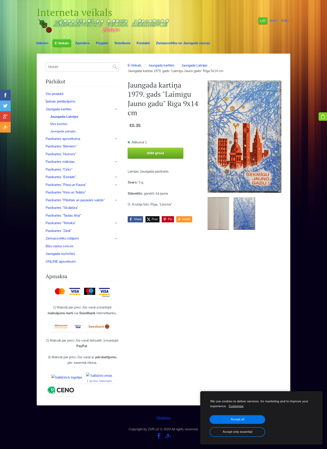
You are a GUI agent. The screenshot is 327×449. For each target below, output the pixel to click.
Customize (236, 406)
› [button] (116, 109)
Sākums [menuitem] (42, 43)
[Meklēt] (115, 67)
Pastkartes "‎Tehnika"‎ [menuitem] (61, 223)
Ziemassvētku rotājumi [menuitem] (62, 238)
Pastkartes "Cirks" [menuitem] (59, 169)
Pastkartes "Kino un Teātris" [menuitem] (66, 192)
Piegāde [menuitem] (102, 43)
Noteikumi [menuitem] (122, 43)
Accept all (237, 419)
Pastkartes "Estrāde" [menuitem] (61, 177)
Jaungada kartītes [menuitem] (59, 109)
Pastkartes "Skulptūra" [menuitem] (62, 207)
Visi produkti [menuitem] (54, 94)
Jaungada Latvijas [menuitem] (64, 116)
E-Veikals (134, 65)
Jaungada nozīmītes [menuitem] (60, 254)
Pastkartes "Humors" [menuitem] (61, 154)
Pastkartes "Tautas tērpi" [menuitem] (63, 215)
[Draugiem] (168, 436)
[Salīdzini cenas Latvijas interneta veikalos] (99, 377)
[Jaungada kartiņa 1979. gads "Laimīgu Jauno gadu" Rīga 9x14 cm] (218, 213)
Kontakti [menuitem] (143, 43)
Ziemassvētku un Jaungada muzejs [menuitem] (183, 43)
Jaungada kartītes (161, 65)
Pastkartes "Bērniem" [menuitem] (61, 146)
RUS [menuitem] (273, 20)
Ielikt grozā (155, 153)
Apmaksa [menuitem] (82, 43)
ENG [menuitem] (285, 20)
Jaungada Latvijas (194, 65)
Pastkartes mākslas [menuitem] (60, 161)
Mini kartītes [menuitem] (58, 124)
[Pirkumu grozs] (323, 116)
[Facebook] (159, 436)
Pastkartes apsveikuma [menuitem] (63, 139)
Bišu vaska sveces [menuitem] (59, 246)
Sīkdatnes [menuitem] (163, 418)
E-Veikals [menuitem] (62, 43)
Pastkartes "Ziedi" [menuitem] (58, 231)
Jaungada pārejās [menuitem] (63, 131)
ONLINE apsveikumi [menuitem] (61, 261)
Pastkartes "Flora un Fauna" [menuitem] (66, 185)
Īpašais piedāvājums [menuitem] (60, 101)
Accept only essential (237, 431)
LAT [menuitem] (263, 20)
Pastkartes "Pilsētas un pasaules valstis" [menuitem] (75, 200)
